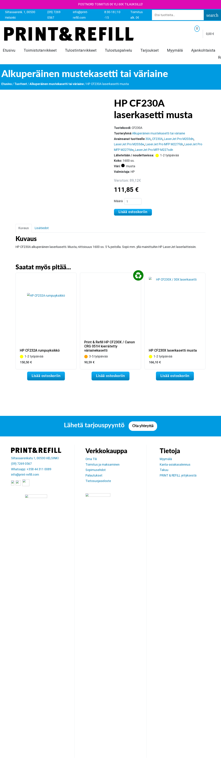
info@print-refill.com (25, 474)
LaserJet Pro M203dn (179, 139)
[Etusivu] (69, 34)
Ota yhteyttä (142, 426)
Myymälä (175, 50)
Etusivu (9, 50)
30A (148, 139)
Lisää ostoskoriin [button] (46, 376)
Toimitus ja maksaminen (102, 464)
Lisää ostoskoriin (132, 212)
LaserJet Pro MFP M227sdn (154, 150)
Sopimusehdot (95, 470)
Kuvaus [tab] (23, 228)
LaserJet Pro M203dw (129, 144)
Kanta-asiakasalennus (175, 464)
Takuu (164, 470)
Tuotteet (20, 84)
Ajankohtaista (203, 50)
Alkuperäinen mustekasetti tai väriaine (57, 84)
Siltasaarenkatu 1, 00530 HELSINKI (35, 458)
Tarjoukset (149, 50)
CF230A (157, 139)
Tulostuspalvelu (118, 50)
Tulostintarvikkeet (81, 50)
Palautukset (93, 475)
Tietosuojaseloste (98, 481)
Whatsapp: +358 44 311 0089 (31, 469)
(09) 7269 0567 (21, 463)
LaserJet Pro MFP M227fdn (164, 144)
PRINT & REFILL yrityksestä (178, 475)
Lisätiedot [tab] (42, 228)
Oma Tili (91, 459)
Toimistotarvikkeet (40, 50)
